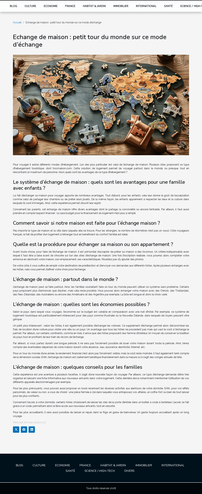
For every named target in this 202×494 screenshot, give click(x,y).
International (146, 6)
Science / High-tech (100, 471)
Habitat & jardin (94, 6)
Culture (30, 6)
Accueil (17, 22)
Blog (13, 6)
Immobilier (120, 6)
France (70, 6)
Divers (129, 471)
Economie (50, 6)
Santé (168, 6)
